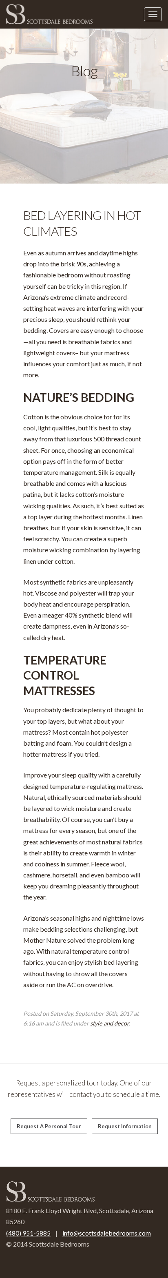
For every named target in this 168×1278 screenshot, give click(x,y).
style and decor (109, 1023)
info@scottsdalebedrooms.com (106, 1233)
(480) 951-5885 (28, 1233)
